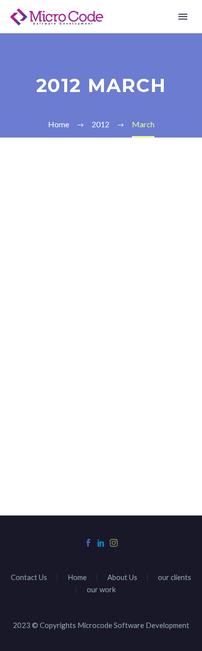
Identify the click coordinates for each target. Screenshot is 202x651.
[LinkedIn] (101, 543)
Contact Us (29, 577)
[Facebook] (88, 543)
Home (141, 31)
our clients (174, 577)
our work (101, 589)
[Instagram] (114, 543)
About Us (122, 577)
